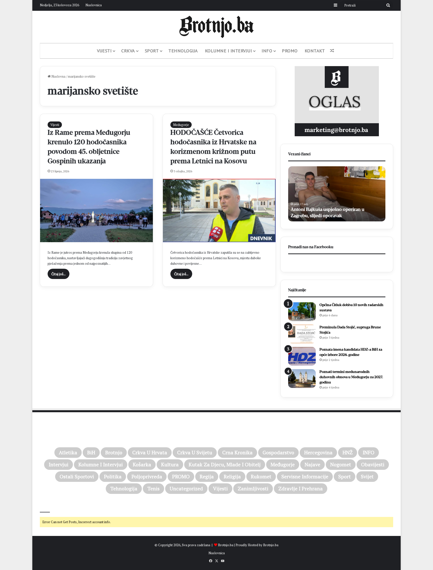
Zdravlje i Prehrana (300, 488)
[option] (363, 193)
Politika (113, 476)
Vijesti (104, 51)
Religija (232, 476)
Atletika (68, 452)
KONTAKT (315, 51)
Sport (152, 51)
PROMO (290, 51)
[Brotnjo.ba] (216, 27)
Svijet (367, 476)
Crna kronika (237, 452)
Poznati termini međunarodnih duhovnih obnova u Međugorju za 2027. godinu (351, 377)
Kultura (170, 464)
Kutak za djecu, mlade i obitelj (225, 464)
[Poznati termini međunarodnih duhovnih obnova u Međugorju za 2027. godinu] (302, 378)
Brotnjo (113, 452)
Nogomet (340, 464)
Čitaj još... (58, 273)
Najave (312, 464)
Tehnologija (183, 51)
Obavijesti (372, 464)
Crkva (128, 51)
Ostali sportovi (77, 476)
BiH (91, 452)
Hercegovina (318, 452)
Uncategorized (186, 488)
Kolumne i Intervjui (228, 51)
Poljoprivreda (147, 476)
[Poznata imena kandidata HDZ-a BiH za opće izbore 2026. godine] (302, 356)
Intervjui (58, 464)
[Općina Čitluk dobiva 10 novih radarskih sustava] (302, 311)
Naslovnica (93, 5)
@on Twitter (50, 505)
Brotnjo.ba (225, 545)
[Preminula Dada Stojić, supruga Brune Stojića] (302, 334)
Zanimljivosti (253, 488)
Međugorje (181, 124)
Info (267, 51)
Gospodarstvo (278, 452)
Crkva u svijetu (194, 452)
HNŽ (348, 452)
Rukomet (261, 476)
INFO (368, 452)
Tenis (153, 488)
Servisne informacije (304, 476)
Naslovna (58, 76)
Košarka (142, 464)
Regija (207, 476)
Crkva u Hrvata (149, 452)
